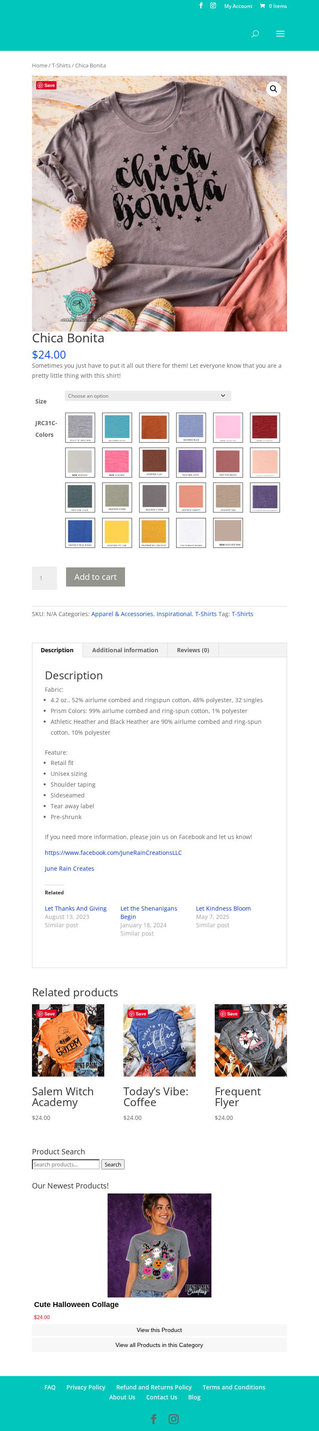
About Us (122, 1397)
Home (39, 65)
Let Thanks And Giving (76, 908)
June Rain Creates (69, 868)
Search (113, 1164)
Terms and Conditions (234, 1387)
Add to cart (95, 576)
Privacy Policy (86, 1387)
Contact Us (161, 1397)
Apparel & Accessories (122, 614)
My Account (238, 7)
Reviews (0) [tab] (193, 650)
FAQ (50, 1387)
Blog (194, 1397)
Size (41, 401)
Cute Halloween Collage (76, 1304)
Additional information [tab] (125, 650)
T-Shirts (61, 65)
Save (49, 85)
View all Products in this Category (159, 1345)
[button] (273, 89)
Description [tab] (57, 650)
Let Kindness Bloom (223, 908)
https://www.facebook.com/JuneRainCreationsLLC (113, 853)
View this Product (159, 1330)
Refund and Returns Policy (154, 1387)
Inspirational (174, 614)
